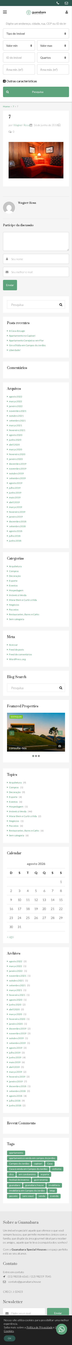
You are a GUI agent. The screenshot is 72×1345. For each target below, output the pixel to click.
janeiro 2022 (16, 406)
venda (42, 1195)
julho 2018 (14, 535)
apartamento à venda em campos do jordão (32, 1158)
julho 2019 (14, 487)
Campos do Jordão (19, 1163)
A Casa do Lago (17, 330)
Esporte (13, 580)
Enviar (58, 1313)
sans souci (28, 1195)
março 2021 (15, 425)
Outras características (21, 81)
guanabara (14, 1185)
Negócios (14, 604)
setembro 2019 (17, 478)
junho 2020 (15, 439)
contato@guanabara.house (24, 1281)
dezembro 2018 (17, 521)
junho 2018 (15, 540)
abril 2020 (14, 444)
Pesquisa (37, 91)
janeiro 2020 (16, 458)
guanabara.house (34, 1185)
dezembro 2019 (17, 463)
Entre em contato (13, 1272)
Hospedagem (16, 590)
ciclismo (56, 1168)
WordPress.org (17, 659)
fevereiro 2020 (17, 454)
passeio (13, 1195)
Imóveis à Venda (17, 595)
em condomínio (27, 1174)
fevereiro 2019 (17, 511)
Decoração (15, 575)
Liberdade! (15, 350)
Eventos (13, 585)
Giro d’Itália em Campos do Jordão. (27, 345)
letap (52, 1190)
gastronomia (41, 1179)
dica (11, 1174)
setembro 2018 (17, 526)
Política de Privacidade (39, 1327)
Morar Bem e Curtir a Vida (23, 599)
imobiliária (54, 1185)
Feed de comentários (20, 654)
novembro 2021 (17, 410)
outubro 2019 (16, 473)
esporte (45, 1174)
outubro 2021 (16, 415)
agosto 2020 (15, 434)
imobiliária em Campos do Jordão (27, 1190)
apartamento (16, 1152)
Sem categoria (16, 619)
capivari (38, 1163)
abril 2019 (14, 502)
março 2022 (15, 401)
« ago (10, 937)
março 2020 (15, 449)
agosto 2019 (15, 483)
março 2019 (15, 507)
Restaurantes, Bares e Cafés (24, 614)
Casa (49, 1163)
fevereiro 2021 (17, 430)
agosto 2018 (15, 531)
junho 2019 (15, 492)
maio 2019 (14, 497)
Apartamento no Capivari (22, 335)
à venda (54, 1195)
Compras (14, 571)
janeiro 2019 (16, 516)
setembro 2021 (17, 420)
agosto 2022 (15, 396)
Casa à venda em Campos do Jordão (28, 1168)
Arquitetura (15, 566)
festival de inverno (19, 1179)
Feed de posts (16, 649)
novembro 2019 (17, 468)
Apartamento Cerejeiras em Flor (26, 340)
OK (9, 1338)
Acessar (13, 644)
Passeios (14, 609)
